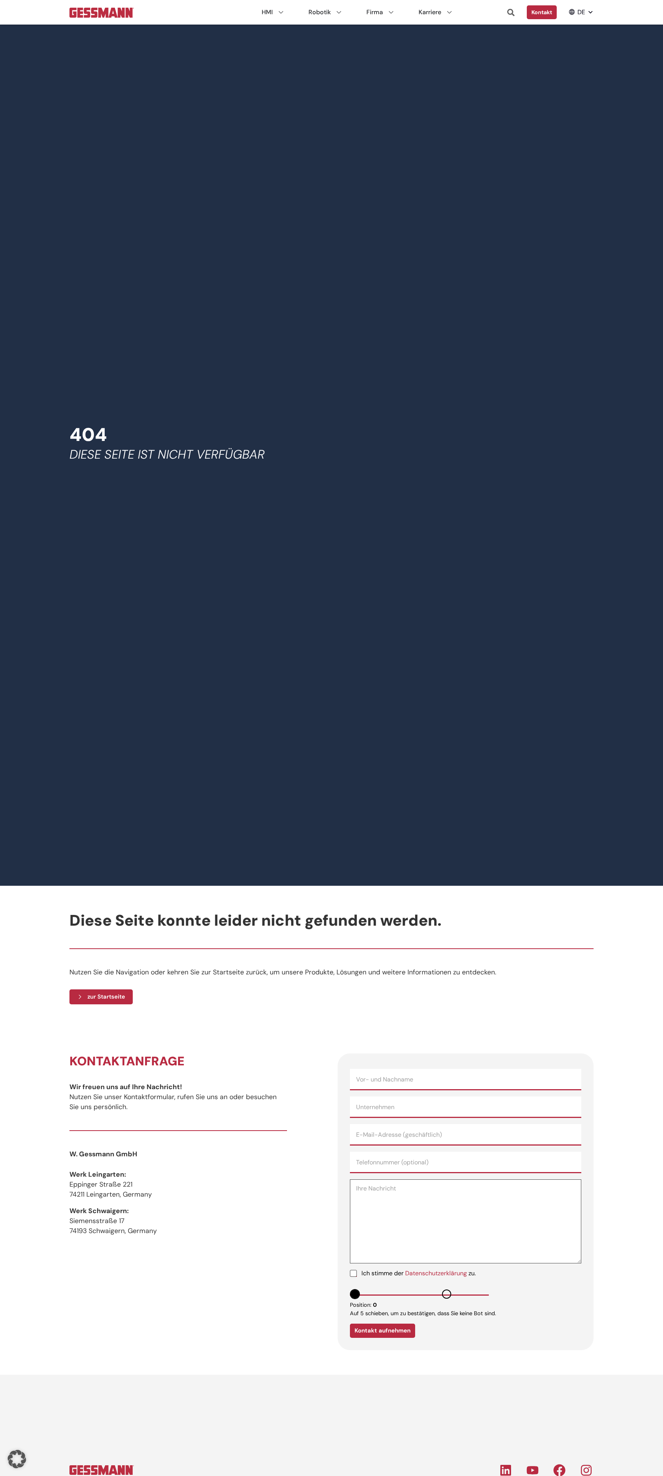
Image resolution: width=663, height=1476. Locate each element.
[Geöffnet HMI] (281, 12)
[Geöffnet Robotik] (339, 12)
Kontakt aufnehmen (383, 1330)
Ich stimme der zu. (418, 1273)
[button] (581, 12)
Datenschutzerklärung (436, 1273)
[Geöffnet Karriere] (449, 12)
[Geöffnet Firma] (391, 12)
